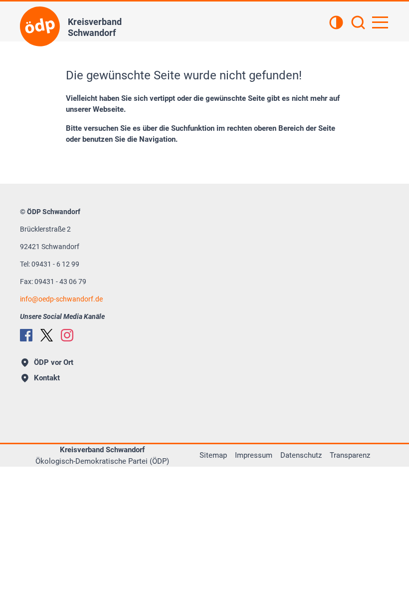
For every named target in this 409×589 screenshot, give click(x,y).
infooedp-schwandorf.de (61, 299)
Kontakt (47, 377)
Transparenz (350, 455)
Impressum (253, 455)
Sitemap (213, 455)
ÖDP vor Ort (53, 362)
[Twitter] (46, 335)
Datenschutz (301, 455)
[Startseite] (40, 26)
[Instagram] (67, 335)
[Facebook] (26, 335)
